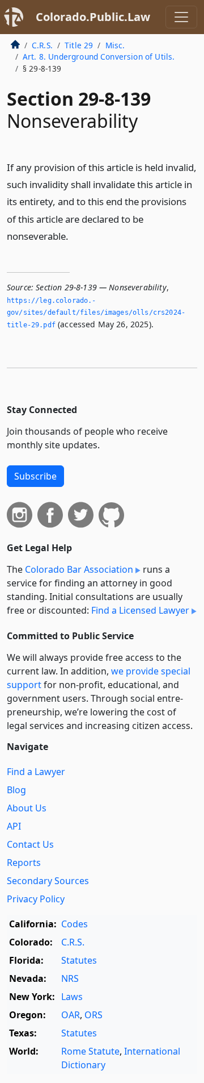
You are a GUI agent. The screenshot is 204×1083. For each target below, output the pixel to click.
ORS (93, 1015)
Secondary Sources (48, 880)
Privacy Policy (36, 899)
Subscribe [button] (35, 476)
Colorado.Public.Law (93, 16)
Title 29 (79, 45)
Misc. (115, 45)
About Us (26, 808)
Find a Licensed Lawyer (140, 610)
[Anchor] (74, 235)
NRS (70, 978)
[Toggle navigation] (181, 17)
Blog (16, 790)
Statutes (79, 960)
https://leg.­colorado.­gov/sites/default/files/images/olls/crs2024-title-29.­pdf (96, 313)
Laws (72, 996)
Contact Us (30, 844)
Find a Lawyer (36, 771)
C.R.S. (42, 45)
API (14, 826)
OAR (70, 1015)
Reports (24, 862)
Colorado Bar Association (79, 569)
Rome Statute (90, 1051)
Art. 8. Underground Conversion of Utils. (99, 56)
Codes (74, 924)
